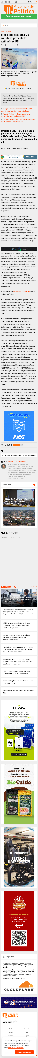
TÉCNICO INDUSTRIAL (8, 587)
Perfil (10, 1029)
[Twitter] (9, 2)
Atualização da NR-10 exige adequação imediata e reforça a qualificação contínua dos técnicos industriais (17, 661)
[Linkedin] (6, 2)
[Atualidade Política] (19, 12)
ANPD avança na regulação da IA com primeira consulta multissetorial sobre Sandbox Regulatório (16, 625)
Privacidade (27, 1029)
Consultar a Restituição (21, 291)
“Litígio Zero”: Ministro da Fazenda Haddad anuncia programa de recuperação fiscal (17, 110)
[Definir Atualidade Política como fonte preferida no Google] (18, 83)
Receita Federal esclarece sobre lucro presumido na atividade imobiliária (15, 115)
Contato (10, 1036)
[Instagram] (2, 2)
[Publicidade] (19, 249)
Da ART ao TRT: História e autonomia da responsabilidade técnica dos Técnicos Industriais (17, 600)
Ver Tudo (33, 587)
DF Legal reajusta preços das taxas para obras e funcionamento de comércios (18, 120)
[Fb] (13, 2)
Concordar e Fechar (24, 1052)
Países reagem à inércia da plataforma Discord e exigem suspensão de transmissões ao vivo (16, 637)
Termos (10, 1032)
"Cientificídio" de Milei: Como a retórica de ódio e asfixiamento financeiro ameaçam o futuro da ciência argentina (18, 649)
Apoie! (27, 1036)
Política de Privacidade (16, 1047)
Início (2, 31)
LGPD (27, 1032)
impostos (8, 31)
